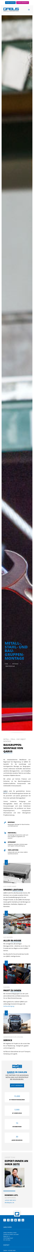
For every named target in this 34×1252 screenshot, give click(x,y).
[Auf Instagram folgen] (8, 1220)
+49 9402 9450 (11, 1250)
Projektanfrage (10, 2)
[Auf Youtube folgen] (15, 1220)
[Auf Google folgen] (23, 1220)
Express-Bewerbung (22, 2)
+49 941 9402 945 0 (10, 1200)
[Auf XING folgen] (19, 1220)
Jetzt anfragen (17, 1085)
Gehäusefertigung (8, 1006)
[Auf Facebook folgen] (4, 1220)
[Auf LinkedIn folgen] (12, 1220)
